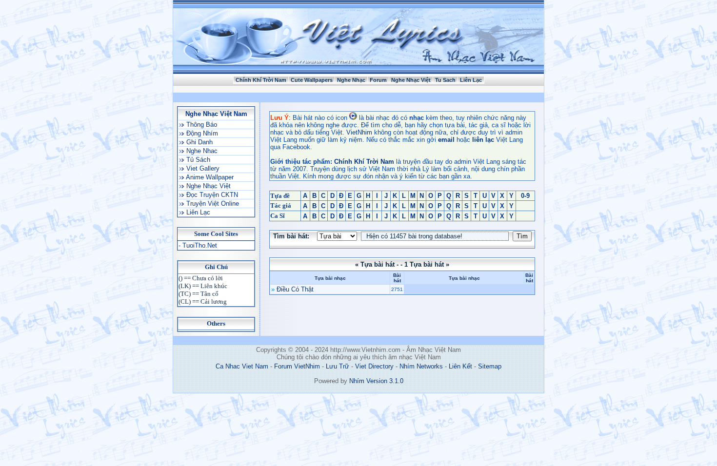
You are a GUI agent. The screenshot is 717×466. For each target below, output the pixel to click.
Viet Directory (374, 366)
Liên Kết (460, 366)
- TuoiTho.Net (198, 245)
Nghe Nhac (201, 151)
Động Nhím (201, 133)
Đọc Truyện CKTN (211, 194)
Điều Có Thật (295, 289)
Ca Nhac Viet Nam (242, 366)
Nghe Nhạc (351, 80)
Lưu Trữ (337, 366)
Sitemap (489, 366)
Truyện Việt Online (211, 203)
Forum (378, 80)
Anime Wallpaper (209, 177)
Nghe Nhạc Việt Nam (216, 113)
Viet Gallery (201, 168)
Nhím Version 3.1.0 (376, 381)
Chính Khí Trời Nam (261, 80)
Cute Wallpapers (312, 80)
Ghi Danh (198, 142)
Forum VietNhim (297, 366)
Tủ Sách (197, 159)
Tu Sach (445, 80)
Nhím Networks (421, 366)
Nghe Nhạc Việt (411, 80)
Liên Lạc (471, 80)
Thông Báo (200, 124)
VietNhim (359, 132)
